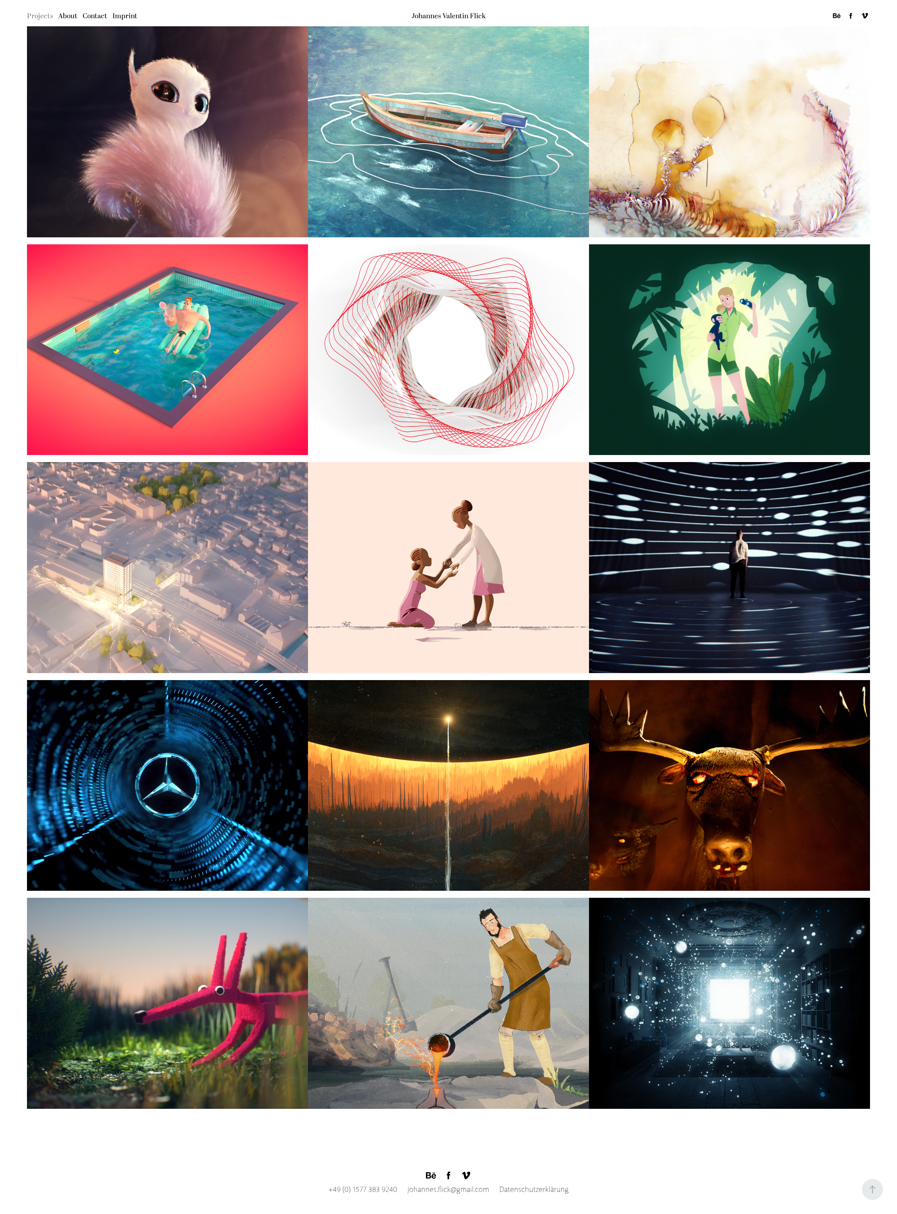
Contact (95, 16)
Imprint (124, 16)
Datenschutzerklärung (530, 1189)
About (67, 16)
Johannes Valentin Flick (449, 16)
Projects (40, 16)
